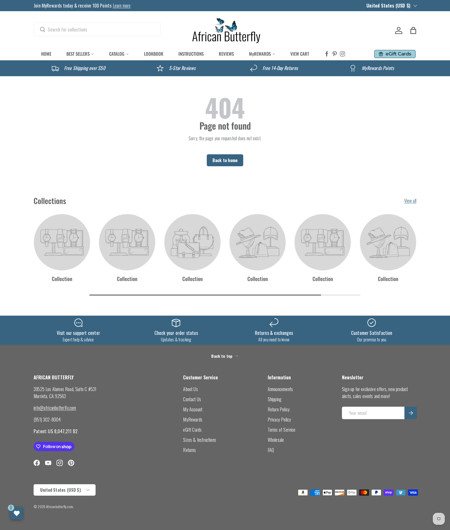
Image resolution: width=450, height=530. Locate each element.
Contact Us (192, 399)
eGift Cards (192, 429)
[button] (413, 30)
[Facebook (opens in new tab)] (326, 54)
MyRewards (192, 419)
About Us (190, 389)
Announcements (280, 389)
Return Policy (279, 409)
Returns (189, 449)
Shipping (275, 399)
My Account (192, 409)
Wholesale (276, 439)
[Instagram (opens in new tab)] (342, 54)
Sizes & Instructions (199, 439)
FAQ (271, 449)
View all (410, 200)
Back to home (225, 160)
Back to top (222, 356)
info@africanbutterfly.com (55, 407)
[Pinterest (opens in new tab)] (334, 54)
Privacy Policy (279, 419)
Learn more (122, 5)
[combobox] (97, 29)
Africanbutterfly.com (59, 506)
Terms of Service (282, 429)
